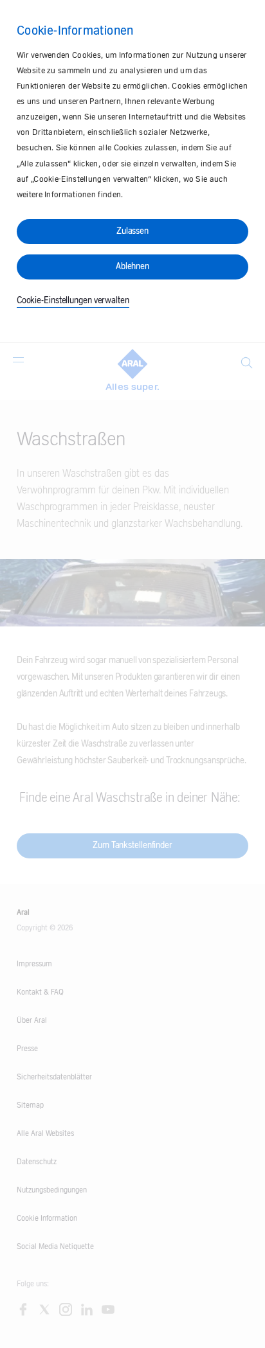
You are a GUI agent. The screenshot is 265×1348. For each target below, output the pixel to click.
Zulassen (132, 231)
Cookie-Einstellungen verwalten (73, 300)
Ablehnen (132, 266)
